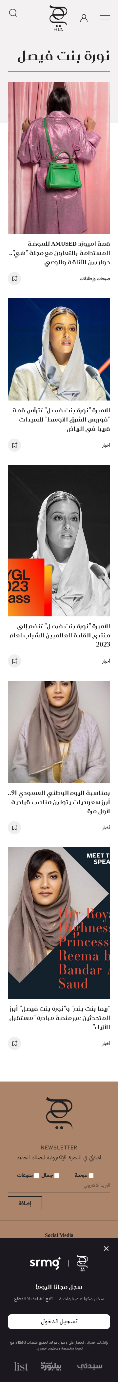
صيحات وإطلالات (95, 278)
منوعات (25, 1175)
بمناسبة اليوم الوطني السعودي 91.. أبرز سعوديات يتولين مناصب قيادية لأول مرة (59, 801)
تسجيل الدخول (59, 1322)
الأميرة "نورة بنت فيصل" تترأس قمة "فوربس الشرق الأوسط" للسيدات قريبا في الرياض (61, 419)
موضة (82, 1175)
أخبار (106, 445)
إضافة (25, 1203)
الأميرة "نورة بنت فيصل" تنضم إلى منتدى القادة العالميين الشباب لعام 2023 (60, 635)
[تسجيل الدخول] (84, 18)
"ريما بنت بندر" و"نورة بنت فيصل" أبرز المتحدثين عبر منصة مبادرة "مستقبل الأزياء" (59, 1017)
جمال (47, 1175)
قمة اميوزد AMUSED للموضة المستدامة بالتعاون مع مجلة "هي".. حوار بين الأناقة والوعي (59, 252)
